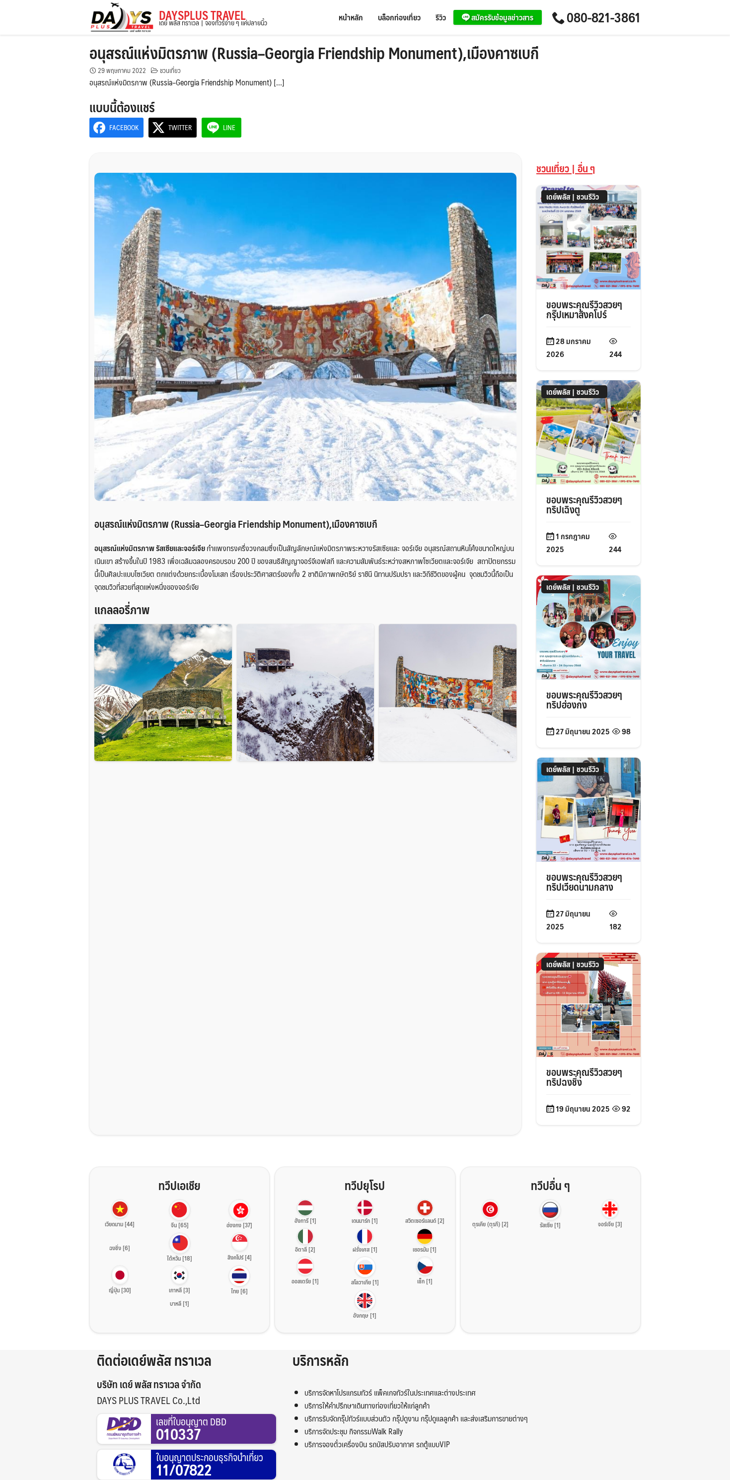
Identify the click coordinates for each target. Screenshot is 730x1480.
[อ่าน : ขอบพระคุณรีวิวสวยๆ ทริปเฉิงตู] (588, 431)
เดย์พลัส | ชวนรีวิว (572, 196)
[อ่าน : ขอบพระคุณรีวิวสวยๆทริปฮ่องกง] (588, 626)
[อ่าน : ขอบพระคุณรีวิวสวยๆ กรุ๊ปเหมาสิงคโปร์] (588, 236)
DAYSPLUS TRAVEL (213, 17)
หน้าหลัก (351, 17)
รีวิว (441, 17)
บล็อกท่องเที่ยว (399, 17)
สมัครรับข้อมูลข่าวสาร (501, 17)
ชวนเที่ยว (170, 70)
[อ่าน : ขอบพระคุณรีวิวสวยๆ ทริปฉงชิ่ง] (588, 1003)
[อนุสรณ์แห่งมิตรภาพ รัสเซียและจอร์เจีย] (163, 693)
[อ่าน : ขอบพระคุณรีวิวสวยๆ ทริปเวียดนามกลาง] (588, 808)
